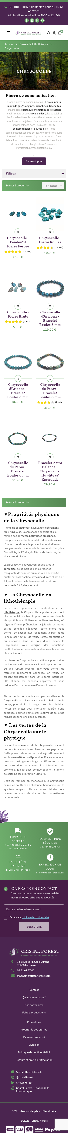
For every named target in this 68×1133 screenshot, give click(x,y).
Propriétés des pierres (34, 1029)
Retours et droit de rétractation (34, 1060)
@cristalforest (24, 1077)
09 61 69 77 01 (25, 970)
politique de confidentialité (35, 917)
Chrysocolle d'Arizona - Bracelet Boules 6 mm (18, 390)
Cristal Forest (24, 1082)
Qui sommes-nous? (34, 997)
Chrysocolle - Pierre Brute (18, 313)
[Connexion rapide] (54, 33)
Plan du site (49, 1111)
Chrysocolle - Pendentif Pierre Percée (18, 241)
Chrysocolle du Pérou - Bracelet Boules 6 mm (18, 468)
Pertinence (54, 185)
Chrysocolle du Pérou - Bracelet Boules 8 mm (50, 390)
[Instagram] (32, 20)
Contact (34, 989)
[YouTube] (42, 20)
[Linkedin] (37, 20)
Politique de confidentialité (34, 1052)
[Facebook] (27, 20)
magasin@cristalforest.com (33, 975)
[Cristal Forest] (34, 953)
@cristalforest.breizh (29, 1072)
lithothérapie (11, 612)
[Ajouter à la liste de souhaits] (27, 201)
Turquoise (10, 568)
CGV (14, 1111)
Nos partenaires (34, 1005)
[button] (34, 173)
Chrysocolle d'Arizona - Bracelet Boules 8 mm (50, 317)
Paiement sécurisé (34, 1037)
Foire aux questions (34, 1012)
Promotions (34, 1022)
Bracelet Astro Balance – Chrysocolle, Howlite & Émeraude (50, 470)
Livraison (34, 1044)
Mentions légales (30, 1111)
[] (18, 231)
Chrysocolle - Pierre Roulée (50, 239)
